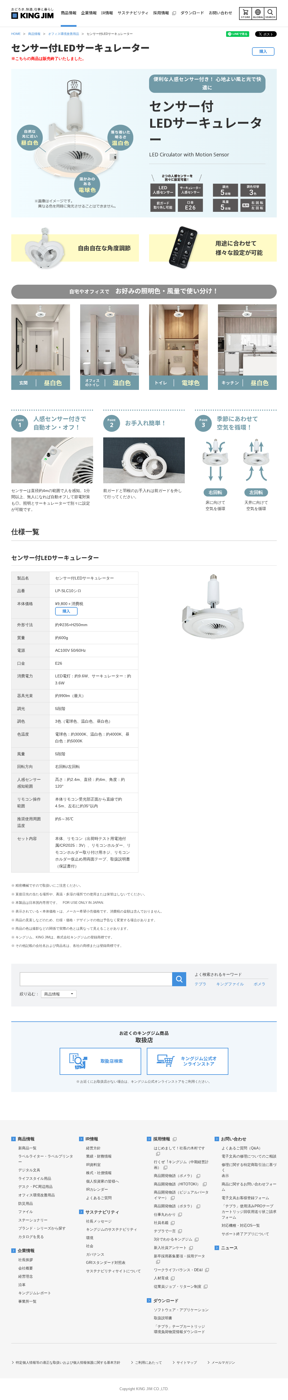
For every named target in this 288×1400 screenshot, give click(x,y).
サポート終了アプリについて (245, 1234)
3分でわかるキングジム (173, 1239)
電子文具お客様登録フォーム (245, 1198)
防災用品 (25, 1203)
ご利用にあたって (148, 1363)
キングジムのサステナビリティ (111, 1229)
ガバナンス (95, 1254)
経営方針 (93, 1148)
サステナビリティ (102, 1212)
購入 (263, 51)
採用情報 (161, 1139)
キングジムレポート (34, 1293)
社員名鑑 (161, 1223)
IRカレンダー (97, 1189)
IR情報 (92, 1139)
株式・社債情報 (99, 1173)
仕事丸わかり (165, 1214)
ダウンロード (166, 1300)
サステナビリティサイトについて (113, 1271)
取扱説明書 (163, 1318)
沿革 (22, 1285)
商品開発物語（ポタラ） (174, 1206)
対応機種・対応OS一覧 (241, 1225)
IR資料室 (93, 1165)
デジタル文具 (29, 1170)
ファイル (25, 1212)
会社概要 (25, 1268)
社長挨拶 (25, 1260)
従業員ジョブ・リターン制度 (177, 1286)
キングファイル (230, 984)
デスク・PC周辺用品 (35, 1187)
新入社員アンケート (170, 1248)
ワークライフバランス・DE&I (178, 1270)
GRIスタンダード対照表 (105, 1262)
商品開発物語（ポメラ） (174, 1176)
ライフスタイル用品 (34, 1178)
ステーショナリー (33, 1220)
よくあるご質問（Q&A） (242, 1148)
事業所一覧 (27, 1301)
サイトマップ (187, 1363)
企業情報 (26, 1250)
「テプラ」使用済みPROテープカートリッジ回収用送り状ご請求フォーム (249, 1211)
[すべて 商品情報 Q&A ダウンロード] (48, 994)
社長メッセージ (99, 1221)
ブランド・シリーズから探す (42, 1228)
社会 (89, 1246)
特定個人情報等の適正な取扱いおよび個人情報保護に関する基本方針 (68, 1363)
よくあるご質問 (99, 1198)
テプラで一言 (165, 1231)
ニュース (229, 1248)
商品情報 (26, 1139)
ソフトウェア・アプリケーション (181, 1310)
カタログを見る (31, 1237)
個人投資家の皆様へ (102, 1181)
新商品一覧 (27, 1148)
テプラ (200, 984)
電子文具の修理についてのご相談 (249, 1156)
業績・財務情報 (99, 1156)
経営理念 (25, 1276)
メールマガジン (223, 1363)
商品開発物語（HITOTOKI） (177, 1184)
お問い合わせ (233, 1139)
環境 (89, 1238)
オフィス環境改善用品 (36, 1195)
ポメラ (260, 984)
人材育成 (161, 1278)
